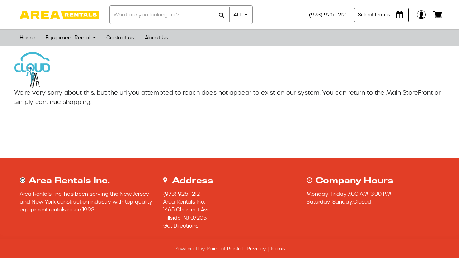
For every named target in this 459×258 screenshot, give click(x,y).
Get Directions (180, 226)
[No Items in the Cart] (438, 15)
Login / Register (421, 14)
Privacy (256, 248)
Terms (277, 248)
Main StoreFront (409, 92)
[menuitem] (27, 38)
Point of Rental (225, 248)
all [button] (237, 14)
